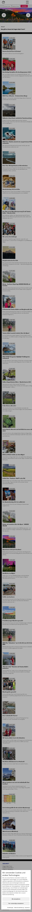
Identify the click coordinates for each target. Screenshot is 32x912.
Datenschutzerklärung (19, 907)
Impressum (27, 907)
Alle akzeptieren (16, 899)
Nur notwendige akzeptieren (16, 903)
